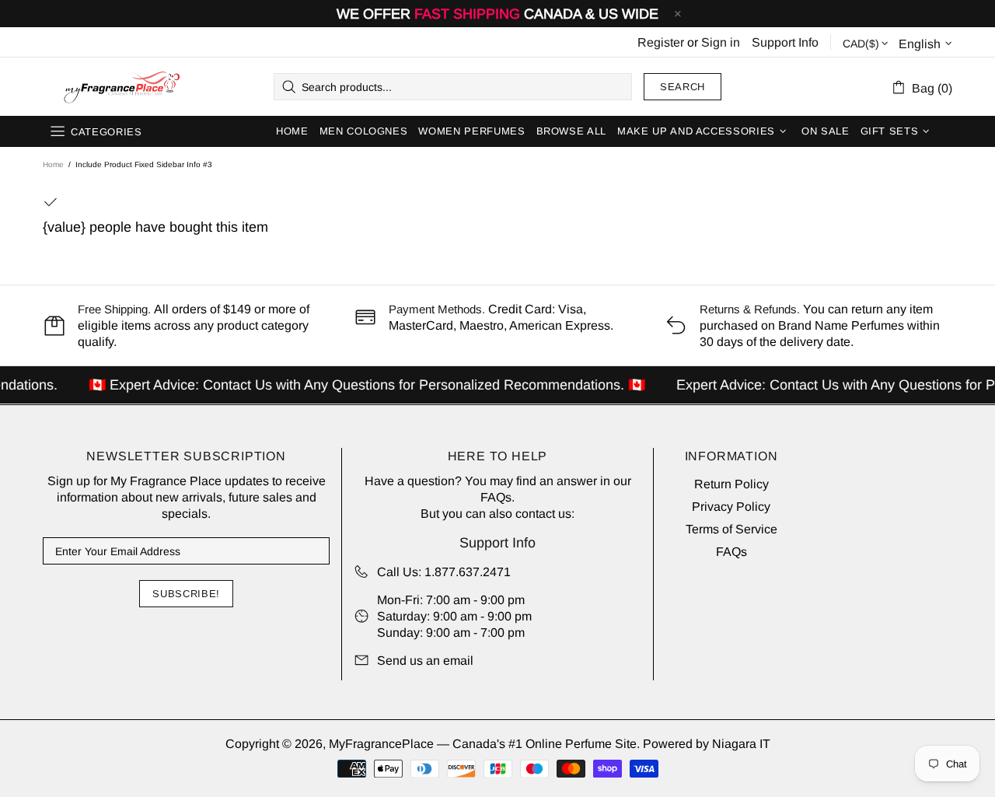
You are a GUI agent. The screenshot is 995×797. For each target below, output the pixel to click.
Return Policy (731, 484)
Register (660, 42)
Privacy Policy (731, 506)
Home (53, 164)
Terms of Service (731, 529)
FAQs (495, 497)
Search (682, 87)
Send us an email (425, 660)
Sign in (720, 42)
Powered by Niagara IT (706, 743)
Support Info (785, 42)
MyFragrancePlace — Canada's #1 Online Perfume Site (121, 87)
